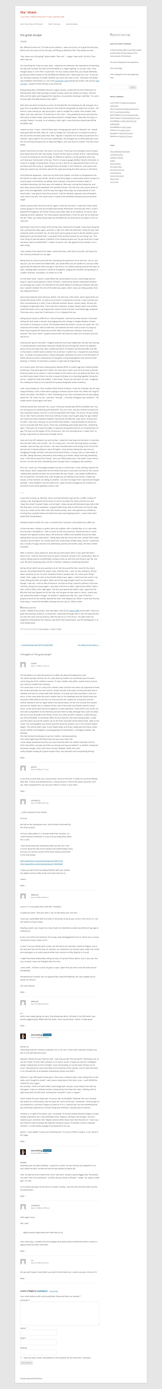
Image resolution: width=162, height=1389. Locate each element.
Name (23, 1328)
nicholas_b (35, 800)
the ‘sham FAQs (116, 167)
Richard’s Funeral (126, 133)
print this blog (115, 164)
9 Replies (23, 41)
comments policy (116, 154)
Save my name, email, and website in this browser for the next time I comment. (57, 1358)
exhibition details (116, 157)
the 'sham (28, 12)
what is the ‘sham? (117, 176)
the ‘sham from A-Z (117, 170)
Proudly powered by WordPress (31, 1378)
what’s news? (126, 127)
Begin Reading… (72, 24)
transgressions (115, 173)
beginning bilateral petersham (127, 109)
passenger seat (61, 81)
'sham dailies (43, 629)
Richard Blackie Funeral (131, 118)
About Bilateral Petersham (31, 24)
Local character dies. (122, 112)
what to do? (114, 179)
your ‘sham (114, 182)
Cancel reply (53, 1291)
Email (23, 1338)
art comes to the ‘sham (88, 645)
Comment (25, 1300)
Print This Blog (54, 24)
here (112, 77)
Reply (22, 757)
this (31, 1241)
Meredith (113, 133)
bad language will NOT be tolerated (36, 645)
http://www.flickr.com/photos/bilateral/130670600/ (41, 864)
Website (23, 1348)
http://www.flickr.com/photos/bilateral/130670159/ (41, 861)
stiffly (77, 610)
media (112, 161)
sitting (71, 610)
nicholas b (42, 1291)
